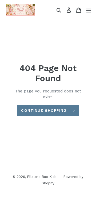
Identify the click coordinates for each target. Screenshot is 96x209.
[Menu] (88, 9)
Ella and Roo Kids (42, 177)
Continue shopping (44, 110)
